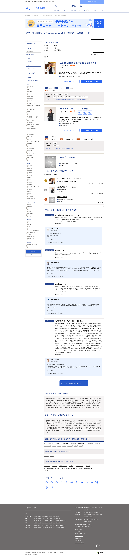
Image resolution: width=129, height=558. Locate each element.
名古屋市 (99, 400)
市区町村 (30, 61)
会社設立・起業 (63, 466)
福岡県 (35, 527)
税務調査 (88, 466)
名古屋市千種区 (78, 429)
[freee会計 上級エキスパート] (52, 483)
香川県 (57, 525)
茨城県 (35, 518)
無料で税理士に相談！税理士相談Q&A (83, 526)
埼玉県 (46, 518)
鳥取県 (35, 525)
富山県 (39, 520)
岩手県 (43, 516)
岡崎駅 (52, 407)
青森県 (39, 516)
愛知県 (65, 520)
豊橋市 (50, 405)
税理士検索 (56, 10)
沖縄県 (62, 527)
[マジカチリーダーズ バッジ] (97, 483)
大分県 (50, 527)
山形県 (54, 516)
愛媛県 (61, 525)
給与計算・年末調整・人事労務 (85, 468)
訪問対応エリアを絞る (33, 80)
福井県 (46, 520)
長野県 (54, 520)
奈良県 (54, 523)
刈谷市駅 (46, 456)
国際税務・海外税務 (70, 468)
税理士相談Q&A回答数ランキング (82, 524)
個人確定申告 (47, 466)
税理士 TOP (27, 15)
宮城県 (46, 516)
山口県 (50, 525)
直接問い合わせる (69, 81)
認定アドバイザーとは (99, 10)
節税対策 (71, 466)
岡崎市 (97, 403)
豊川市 (75, 446)
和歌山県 (58, 523)
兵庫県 (50, 523)
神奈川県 (58, 518)
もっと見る (101, 206)
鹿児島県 (58, 527)
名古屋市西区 (73, 443)
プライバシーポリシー (51, 552)
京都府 (43, 523)
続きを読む (50, 239)
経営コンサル (60, 468)
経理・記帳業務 (98, 507)
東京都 (54, 518)
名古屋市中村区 (81, 443)
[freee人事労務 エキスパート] (57, 483)
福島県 (57, 516)
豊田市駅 (66, 407)
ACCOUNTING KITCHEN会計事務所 (69, 178)
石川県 (43, 520)
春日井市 (69, 446)
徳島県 (54, 525)
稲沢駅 (70, 407)
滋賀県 (39, 523)
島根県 (39, 525)
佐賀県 (39, 527)
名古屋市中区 (90, 443)
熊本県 (46, 527)
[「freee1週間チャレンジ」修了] (82, 483)
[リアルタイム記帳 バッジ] (87, 483)
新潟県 (35, 520)
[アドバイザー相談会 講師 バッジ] (77, 483)
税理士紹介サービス (64, 10)
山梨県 (50, 520)
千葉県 (50, 518)
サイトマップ (78, 540)
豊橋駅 (61, 407)
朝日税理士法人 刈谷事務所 (66, 187)
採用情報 (39, 552)
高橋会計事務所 (62, 197)
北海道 (35, 516)
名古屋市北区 (94, 429)
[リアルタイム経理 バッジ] (92, 483)
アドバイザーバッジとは (98, 54)
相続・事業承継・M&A (49, 468)
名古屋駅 (48, 407)
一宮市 (64, 446)
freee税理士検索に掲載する (91, 2)
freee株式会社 (28, 552)
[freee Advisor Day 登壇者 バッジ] (67, 483)
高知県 (65, 525)
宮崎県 (54, 527)
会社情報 (34, 552)
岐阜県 (57, 520)
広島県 (46, 525)
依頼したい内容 (31, 68)
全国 (26, 513)
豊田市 (93, 403)
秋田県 (50, 516)
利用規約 (44, 552)
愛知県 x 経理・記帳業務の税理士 (46, 15)
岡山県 (43, 525)
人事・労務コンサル (48, 471)
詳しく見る (90, 183)
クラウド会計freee (79, 536)
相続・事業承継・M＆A (97, 512)
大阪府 (46, 523)
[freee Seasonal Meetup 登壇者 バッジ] (72, 483)
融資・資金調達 (79, 466)
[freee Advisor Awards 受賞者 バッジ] (62, 483)
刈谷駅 (52, 456)
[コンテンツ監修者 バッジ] (52, 488)
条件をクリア (33, 254)
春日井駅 (76, 430)
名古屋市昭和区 (99, 443)
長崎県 (43, 527)
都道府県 (30, 58)
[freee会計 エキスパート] (47, 483)
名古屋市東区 (86, 429)
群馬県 (43, 518)
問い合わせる (100, 183)
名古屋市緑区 (47, 446)
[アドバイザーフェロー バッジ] (47, 488)
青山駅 (56, 407)
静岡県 (61, 520)
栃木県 (39, 518)
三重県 (35, 523)
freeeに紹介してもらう (92, 81)
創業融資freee (78, 538)
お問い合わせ (60, 552)
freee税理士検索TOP (79, 543)
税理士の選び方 (82, 10)
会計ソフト (90, 10)
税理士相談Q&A (74, 10)
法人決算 (54, 466)
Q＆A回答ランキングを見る (97, 39)
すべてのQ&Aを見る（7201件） (73, 383)
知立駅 (74, 407)
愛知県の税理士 (35, 15)
